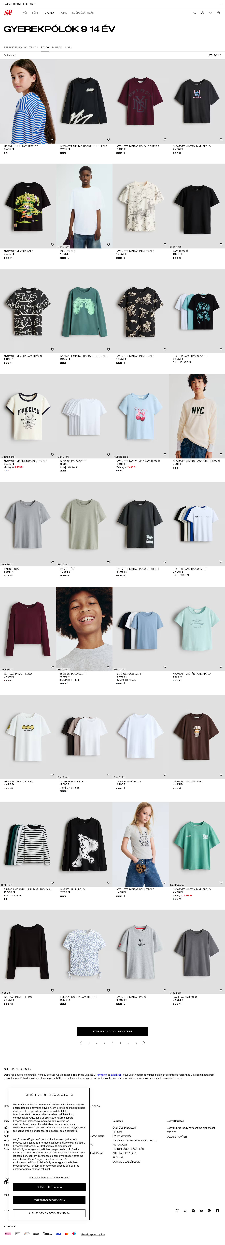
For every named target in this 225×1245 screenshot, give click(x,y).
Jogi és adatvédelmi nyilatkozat (135, 1140)
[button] (63, 246)
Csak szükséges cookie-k (49, 1200)
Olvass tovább (177, 1136)
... (128, 1042)
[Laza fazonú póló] (140, 737)
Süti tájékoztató (124, 1153)
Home (63, 12)
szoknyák (116, 1074)
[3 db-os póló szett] (84, 629)
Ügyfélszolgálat (124, 1127)
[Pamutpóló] (84, 206)
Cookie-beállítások (126, 1161)
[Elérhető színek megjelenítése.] (6, 153)
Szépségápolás (83, 12)
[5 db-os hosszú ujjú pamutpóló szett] (28, 844)
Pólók (96, 1106)
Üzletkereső (121, 1136)
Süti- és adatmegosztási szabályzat (49, 1177)
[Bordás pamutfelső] (28, 629)
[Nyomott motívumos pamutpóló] (28, 416)
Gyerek (49, 12)
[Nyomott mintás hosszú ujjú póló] (84, 101)
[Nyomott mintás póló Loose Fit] (140, 101)
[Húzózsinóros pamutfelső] (84, 952)
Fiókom (117, 1132)
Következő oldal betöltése (112, 1031)
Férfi (35, 12)
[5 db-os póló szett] (84, 416)
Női (25, 12)
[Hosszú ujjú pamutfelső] (28, 101)
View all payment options (93, 1234)
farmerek (102, 1074)
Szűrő (213, 55)
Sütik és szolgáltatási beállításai (49, 1213)
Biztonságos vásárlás (128, 1148)
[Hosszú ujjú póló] (84, 844)
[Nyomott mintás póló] (28, 206)
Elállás (118, 1157)
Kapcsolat (119, 1144)
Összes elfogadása (49, 1187)
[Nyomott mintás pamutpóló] (140, 206)
